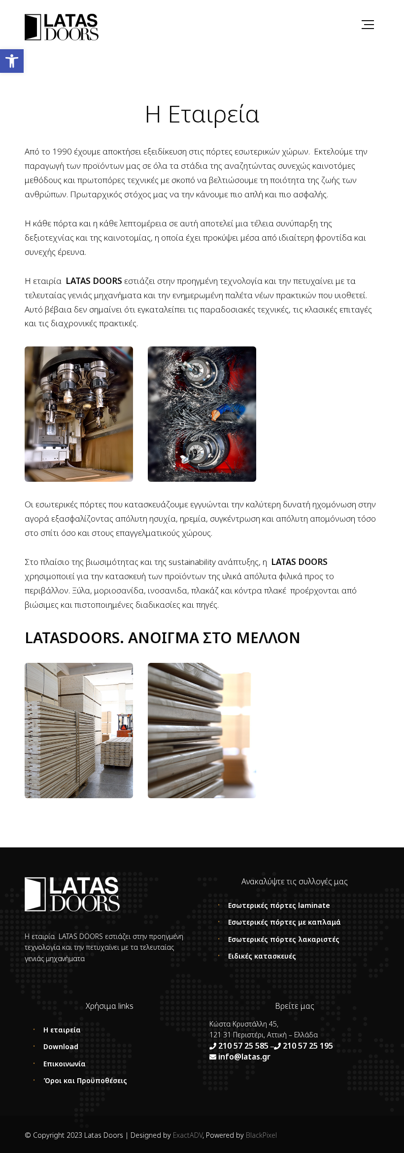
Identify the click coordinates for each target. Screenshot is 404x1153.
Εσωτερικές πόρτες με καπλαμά (284, 922)
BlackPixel (261, 1135)
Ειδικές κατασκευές (262, 956)
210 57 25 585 (243, 1045)
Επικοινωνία (64, 1063)
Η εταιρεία (62, 1029)
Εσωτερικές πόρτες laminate (279, 905)
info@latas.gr (243, 1056)
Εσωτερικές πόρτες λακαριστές (283, 939)
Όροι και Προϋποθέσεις (85, 1080)
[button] (12, 61)
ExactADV (187, 1135)
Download (60, 1046)
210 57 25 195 (308, 1045)
